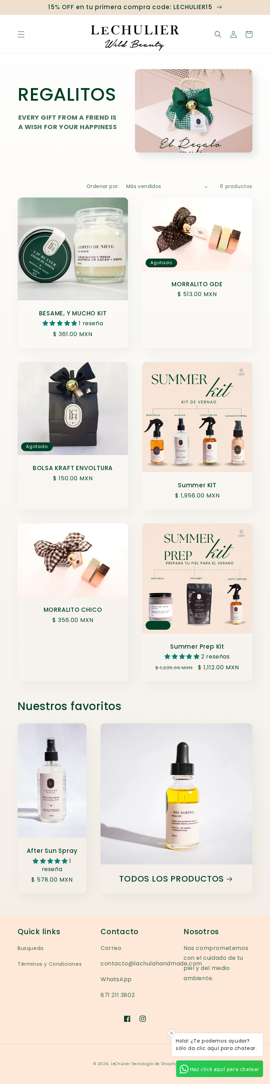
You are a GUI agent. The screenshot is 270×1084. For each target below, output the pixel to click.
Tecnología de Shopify (153, 1063)
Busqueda (31, 948)
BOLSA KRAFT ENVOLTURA (73, 468)
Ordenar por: (102, 186)
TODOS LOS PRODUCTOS (171, 879)
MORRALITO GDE (197, 284)
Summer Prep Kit (197, 646)
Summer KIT (197, 485)
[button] (21, 34)
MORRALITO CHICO (73, 610)
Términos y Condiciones (50, 964)
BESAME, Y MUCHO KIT (73, 313)
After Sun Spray (52, 851)
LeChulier (121, 1063)
